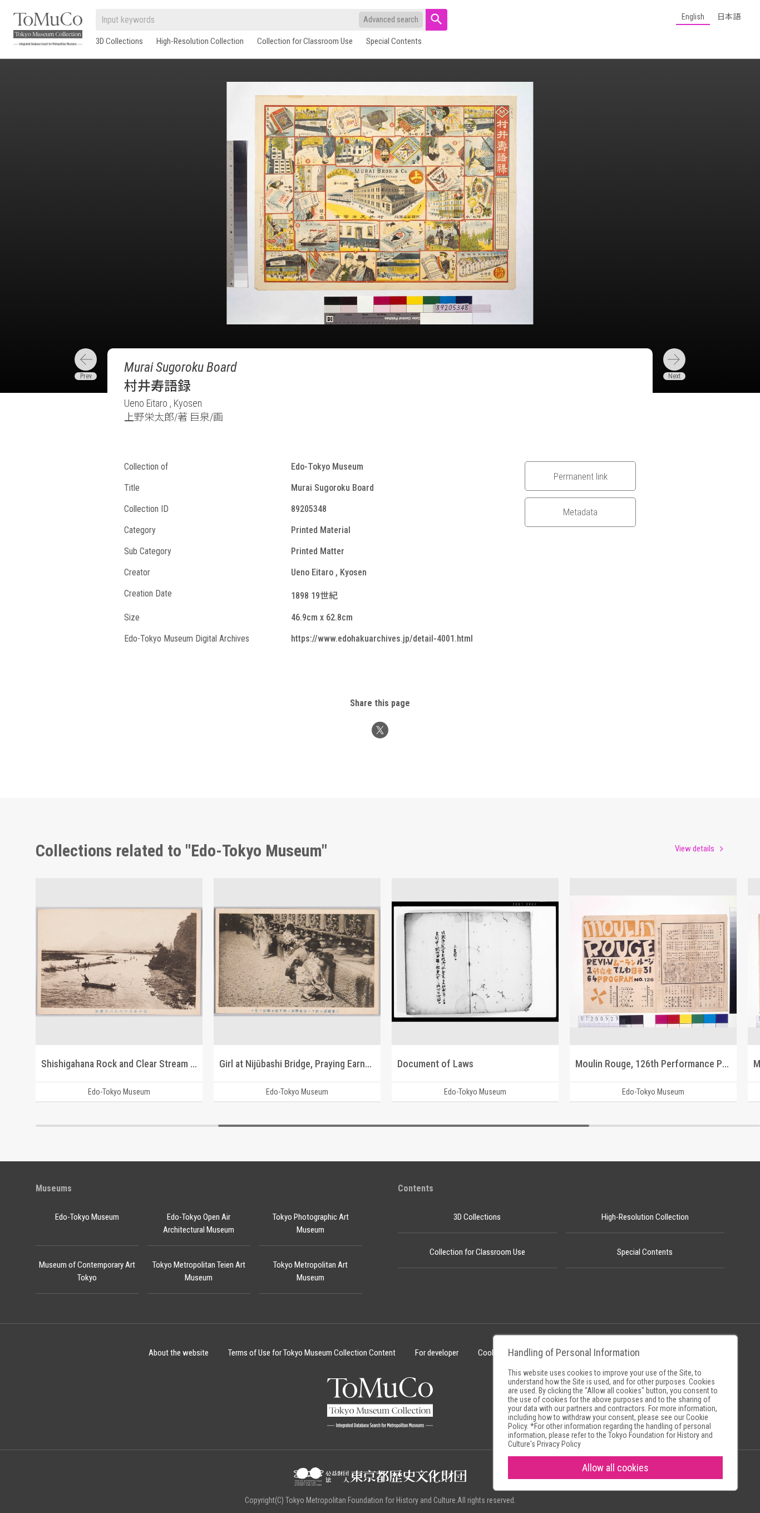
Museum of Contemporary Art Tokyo (87, 1271)
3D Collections (119, 41)
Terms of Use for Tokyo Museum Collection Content (312, 1353)
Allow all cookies (615, 1467)
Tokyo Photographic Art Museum (311, 1223)
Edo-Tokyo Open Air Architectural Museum (198, 1223)
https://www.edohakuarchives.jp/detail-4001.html (382, 638)
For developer (436, 1353)
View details (694, 849)
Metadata (580, 512)
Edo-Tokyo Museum (87, 1217)
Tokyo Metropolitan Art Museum (310, 1271)
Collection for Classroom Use (305, 41)
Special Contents (394, 41)
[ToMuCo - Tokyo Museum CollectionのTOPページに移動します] (47, 30)
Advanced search (390, 19)
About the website (179, 1353)
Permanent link (581, 476)
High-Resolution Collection (200, 41)
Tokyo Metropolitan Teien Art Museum (198, 1271)
